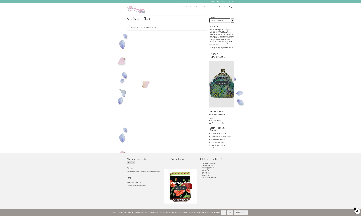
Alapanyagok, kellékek (218, 139)
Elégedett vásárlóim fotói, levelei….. (222, 136)
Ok (224, 212)
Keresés (212, 17)
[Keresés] (232, 20)
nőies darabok (152, 171)
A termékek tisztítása (217, 142)
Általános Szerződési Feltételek (136, 185)
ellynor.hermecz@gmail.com (220, 123)
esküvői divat (136, 171)
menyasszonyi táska (144, 171)
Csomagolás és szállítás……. (220, 133)
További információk (241, 212)
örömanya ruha (134, 173)
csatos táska (130, 171)
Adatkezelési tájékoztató (134, 182)
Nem (230, 212)
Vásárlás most (221, 83)
